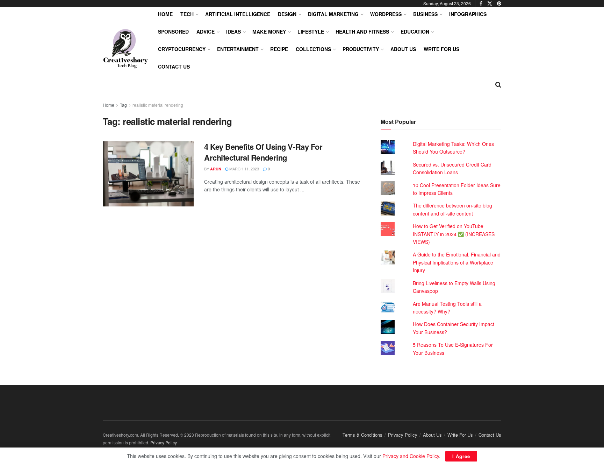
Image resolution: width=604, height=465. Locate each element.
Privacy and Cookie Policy (410, 455)
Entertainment (238, 48)
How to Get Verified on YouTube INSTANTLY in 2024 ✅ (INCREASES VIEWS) (454, 234)
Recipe (279, 48)
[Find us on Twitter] (489, 3)
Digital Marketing (333, 13)
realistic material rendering (157, 105)
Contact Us (174, 66)
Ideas (233, 31)
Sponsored (173, 31)
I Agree (461, 456)
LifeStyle (310, 31)
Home (165, 13)
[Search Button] (498, 84)
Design (287, 13)
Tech (187, 13)
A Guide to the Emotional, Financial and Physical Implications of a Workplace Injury (457, 262)
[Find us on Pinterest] (499, 3)
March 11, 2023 (243, 168)
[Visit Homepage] (125, 49)
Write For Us (441, 48)
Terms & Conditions (362, 434)
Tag (123, 105)
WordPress (386, 13)
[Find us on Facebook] (481, 3)
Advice (205, 31)
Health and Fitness (362, 31)
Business (425, 13)
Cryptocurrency (182, 48)
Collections (313, 48)
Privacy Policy (402, 434)
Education (415, 31)
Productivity (361, 48)
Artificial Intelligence (237, 13)
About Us (403, 48)
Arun (215, 168)
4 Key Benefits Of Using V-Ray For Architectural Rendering (263, 152)
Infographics (468, 13)
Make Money (269, 31)
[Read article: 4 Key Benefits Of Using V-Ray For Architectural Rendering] (148, 173)
